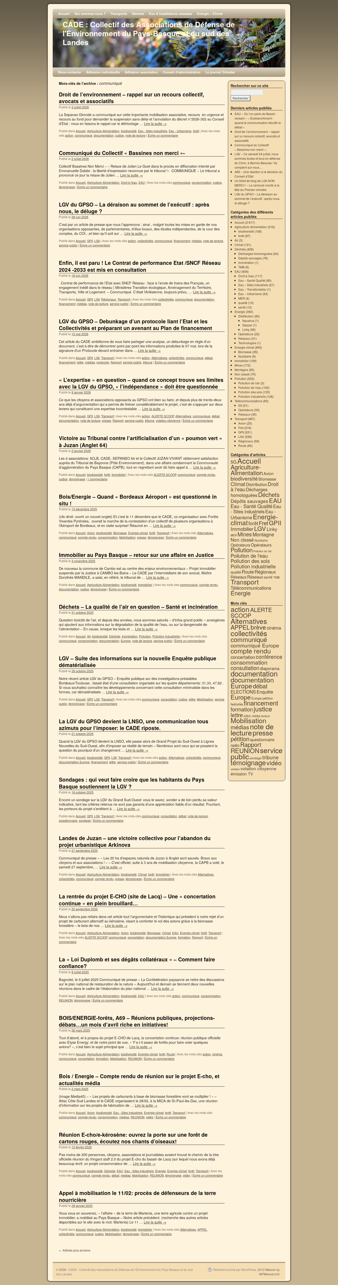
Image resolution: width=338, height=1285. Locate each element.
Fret (240, 428)
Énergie (160, 1171)
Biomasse (120, 533)
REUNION (66, 1000)
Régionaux (108, 299)
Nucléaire (244, 356)
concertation (136, 937)
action (69, 135)
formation (184, 937)
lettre (80, 362)
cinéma (217, 1054)
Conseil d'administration (181, 72)
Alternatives (159, 358)
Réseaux (244, 338)
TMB (241, 267)
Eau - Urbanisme (180, 131)
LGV (97, 241)
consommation (202, 182)
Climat (142, 874)
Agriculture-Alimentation (103, 131)
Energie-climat (138, 533)
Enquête (265, 692)
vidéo (149, 1117)
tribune (147, 362)
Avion (91, 533)
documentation (104, 135)
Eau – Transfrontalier (252, 289)
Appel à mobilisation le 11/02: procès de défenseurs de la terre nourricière (137, 1196)
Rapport (116, 362)
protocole (103, 362)
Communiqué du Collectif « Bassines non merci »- (122, 152)
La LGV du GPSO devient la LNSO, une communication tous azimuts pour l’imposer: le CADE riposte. (133, 724)
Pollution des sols (250, 392)
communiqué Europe (255, 645)
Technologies (247, 343)
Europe (126, 641)
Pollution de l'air (249, 383)
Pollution (145, 636)
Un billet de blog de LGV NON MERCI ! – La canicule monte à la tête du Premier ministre (257, 185)
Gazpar (247, 325)
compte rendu (206, 474)
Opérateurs (245, 334)
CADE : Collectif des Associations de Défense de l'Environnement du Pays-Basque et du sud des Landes (149, 33)
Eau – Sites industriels (253, 285)
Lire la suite (155, 123)
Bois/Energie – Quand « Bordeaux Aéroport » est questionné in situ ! (138, 500)
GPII (90, 241)
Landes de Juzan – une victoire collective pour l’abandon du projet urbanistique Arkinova (135, 841)
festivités (237, 704)
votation (235, 769)
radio (235, 745)
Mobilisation (127, 537)
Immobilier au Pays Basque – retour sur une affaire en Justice (136, 554)
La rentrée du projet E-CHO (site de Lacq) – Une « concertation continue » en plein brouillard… (137, 899)
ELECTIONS (243, 691)
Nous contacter (69, 72)
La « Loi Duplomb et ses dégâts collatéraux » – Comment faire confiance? (137, 962)
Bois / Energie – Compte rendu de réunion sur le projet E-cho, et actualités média (139, 1079)
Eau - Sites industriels (152, 131)
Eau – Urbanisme (250, 294)
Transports (119, 13)
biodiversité (129, 131)
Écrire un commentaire (163, 135)
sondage (85, 820)
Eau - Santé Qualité (251, 506)
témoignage (67, 187)
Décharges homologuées (255, 253)
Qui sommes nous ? (90, 13)
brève (258, 627)
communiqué (83, 135)
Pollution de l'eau (250, 387)
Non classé (242, 374)
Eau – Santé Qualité (251, 280)
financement (182, 241)
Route (171, 1054)
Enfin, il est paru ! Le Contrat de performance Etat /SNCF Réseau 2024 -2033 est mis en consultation (140, 266)
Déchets (138, 13)
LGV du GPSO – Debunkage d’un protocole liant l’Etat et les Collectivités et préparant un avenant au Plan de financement (135, 324)
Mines (239, 365)
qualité (242, 303)
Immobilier (119, 474)
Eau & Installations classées (170, 13)
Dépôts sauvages (250, 258)
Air (89, 636)
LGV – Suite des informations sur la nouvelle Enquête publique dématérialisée (137, 661)
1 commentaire (97, 479)
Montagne (241, 369)
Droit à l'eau (129, 182)
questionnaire (68, 820)
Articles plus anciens (74, 1250)
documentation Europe (74, 762)
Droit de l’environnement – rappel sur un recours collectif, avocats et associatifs (131, 98)
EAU (142, 182)
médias (197, 241)
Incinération (130, 636)
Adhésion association (141, 72)
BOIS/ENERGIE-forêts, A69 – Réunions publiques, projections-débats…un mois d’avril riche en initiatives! (137, 1021)
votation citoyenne (168, 420)
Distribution (246, 316)
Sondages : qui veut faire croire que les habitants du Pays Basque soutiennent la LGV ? (131, 783)
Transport (124, 299)
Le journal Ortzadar (220, 72)
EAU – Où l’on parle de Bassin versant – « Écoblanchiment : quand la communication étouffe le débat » (258, 120)
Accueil (64, 13)
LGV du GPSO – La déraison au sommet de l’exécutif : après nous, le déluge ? (134, 208)
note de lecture (135, 135)
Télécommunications (248, 401)
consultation (169, 699)
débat (209, 358)
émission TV (242, 774)
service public (68, 245)
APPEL (202, 1229)
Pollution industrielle (166, 636)
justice (119, 135)
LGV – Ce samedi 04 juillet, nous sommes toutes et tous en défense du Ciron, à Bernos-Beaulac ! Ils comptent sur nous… (257, 160)
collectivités (145, 241)
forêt (196, 131)
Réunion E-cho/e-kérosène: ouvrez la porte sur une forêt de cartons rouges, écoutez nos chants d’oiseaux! (133, 1138)
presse (106, 420)
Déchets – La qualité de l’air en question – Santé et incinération (138, 606)
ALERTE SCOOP (162, 416)
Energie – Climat (209, 13)
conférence (269, 656)
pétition (240, 738)
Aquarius (248, 320)
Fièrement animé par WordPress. (235, 1270)
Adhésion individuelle (103, 72)
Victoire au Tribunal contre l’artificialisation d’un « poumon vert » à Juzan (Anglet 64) (140, 441)
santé (242, 307)
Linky (245, 329)
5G (240, 405)
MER (241, 298)
